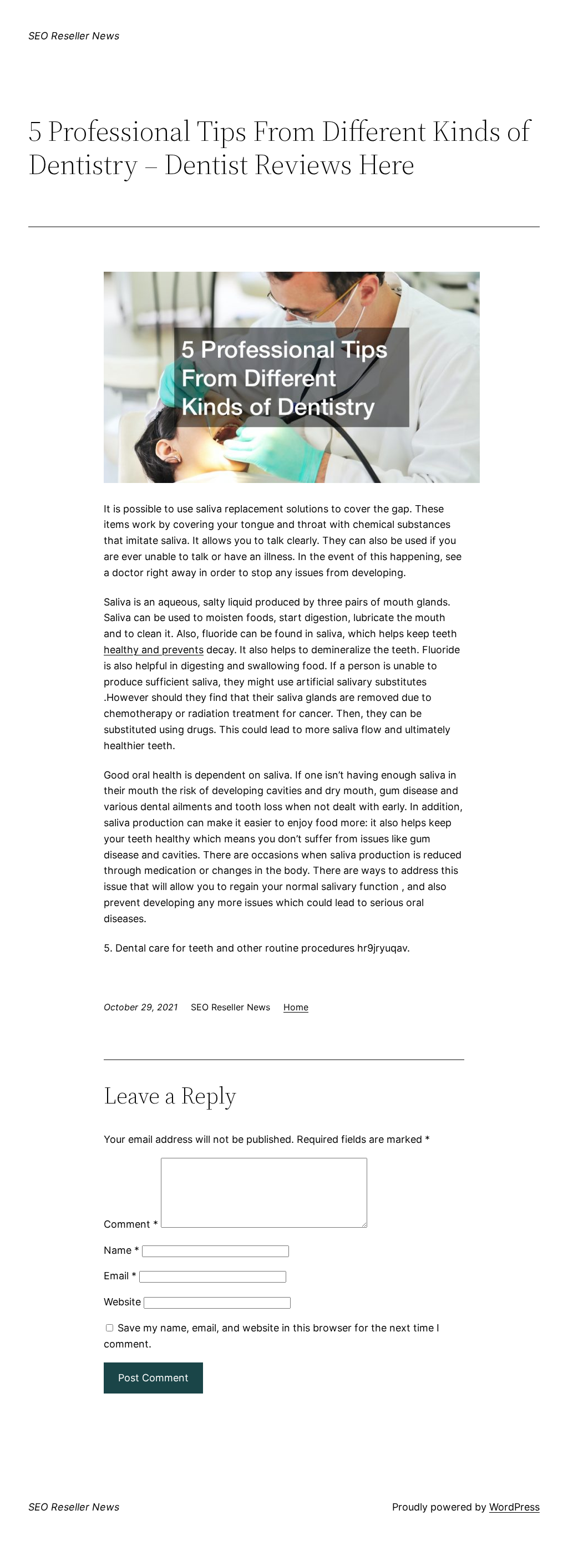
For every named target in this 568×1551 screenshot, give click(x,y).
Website (122, 1302)
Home (295, 1007)
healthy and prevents (154, 649)
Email (120, 1276)
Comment (131, 1224)
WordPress (514, 1507)
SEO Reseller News (73, 36)
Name (121, 1250)
